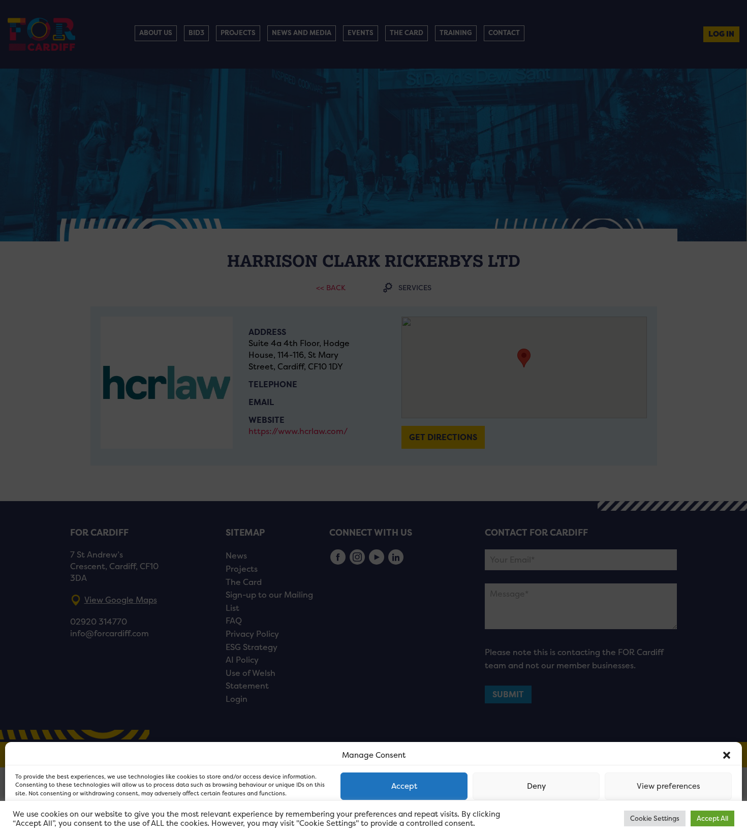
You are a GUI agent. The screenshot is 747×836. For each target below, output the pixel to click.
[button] (727, 755)
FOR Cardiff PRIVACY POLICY (54, 817)
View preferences (668, 786)
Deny (536, 786)
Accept (404, 786)
